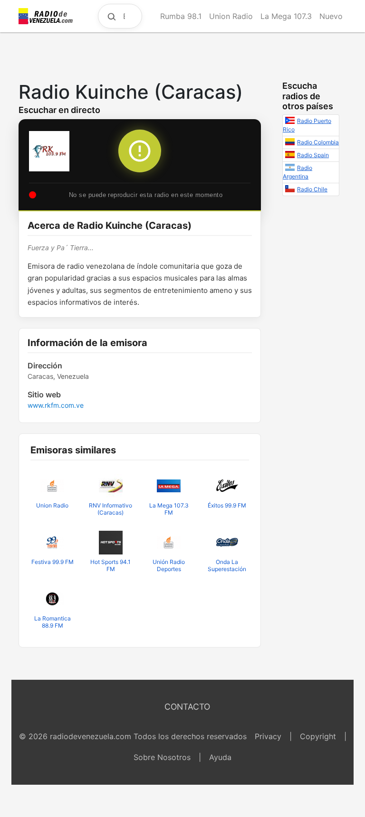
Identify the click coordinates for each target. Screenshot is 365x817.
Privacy (268, 736)
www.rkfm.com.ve (56, 405)
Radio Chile (312, 189)
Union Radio (231, 16)
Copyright (318, 736)
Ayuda (220, 757)
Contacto (187, 707)
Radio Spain (313, 155)
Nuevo (331, 16)
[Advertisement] (182, 54)
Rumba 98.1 (181, 16)
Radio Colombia (318, 142)
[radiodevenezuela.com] (46, 16)
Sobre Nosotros (162, 757)
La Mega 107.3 (286, 16)
